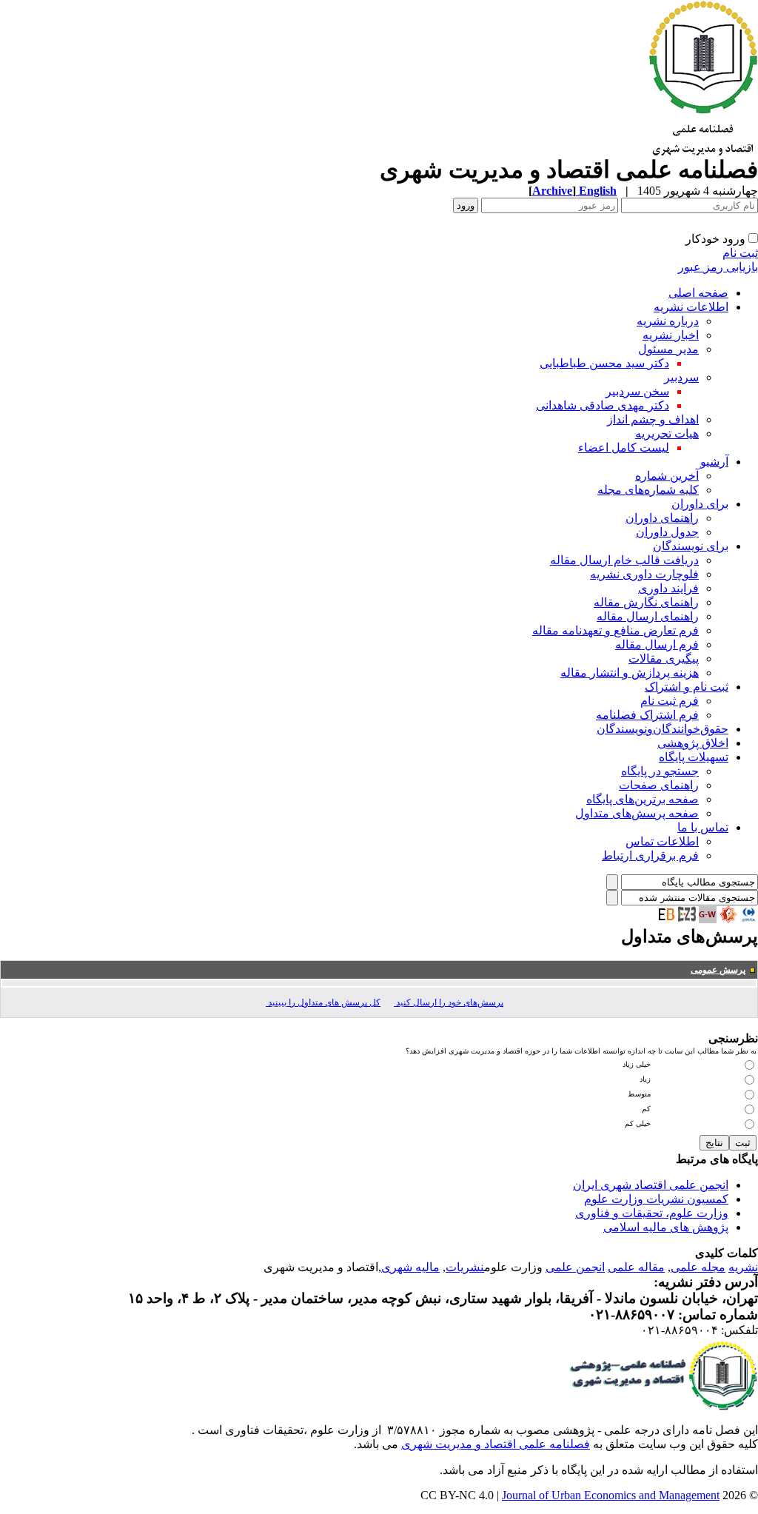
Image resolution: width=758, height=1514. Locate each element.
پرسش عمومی (718, 970)
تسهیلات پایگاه (693, 757)
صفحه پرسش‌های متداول (637, 813)
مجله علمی (698, 1267)
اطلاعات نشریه (691, 307)
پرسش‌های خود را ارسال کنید (448, 1002)
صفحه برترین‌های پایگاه (642, 799)
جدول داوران (667, 532)
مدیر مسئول (668, 349)
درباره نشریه (668, 321)
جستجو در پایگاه (660, 771)
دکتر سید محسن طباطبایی (604, 363)
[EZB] (687, 919)
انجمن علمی (575, 1267)
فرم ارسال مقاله (657, 644)
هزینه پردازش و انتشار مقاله (629, 672)
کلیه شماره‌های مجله (648, 489)
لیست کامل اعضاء (623, 447)
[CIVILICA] (749, 919)
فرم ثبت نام (669, 700)
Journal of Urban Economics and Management (611, 1495)
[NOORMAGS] (728, 919)
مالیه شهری (410, 1267)
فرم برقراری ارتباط (650, 855)
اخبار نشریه (671, 335)
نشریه (743, 1267)
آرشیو (714, 461)
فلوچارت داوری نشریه (644, 574)
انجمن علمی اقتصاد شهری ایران (650, 1185)
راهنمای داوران (662, 518)
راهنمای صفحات (659, 785)
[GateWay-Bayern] (708, 919)
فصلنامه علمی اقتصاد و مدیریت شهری (495, 1444)
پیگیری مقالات (663, 658)
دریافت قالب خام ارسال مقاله (624, 560)
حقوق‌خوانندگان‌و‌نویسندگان (662, 729)
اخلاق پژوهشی (692, 743)
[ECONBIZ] (666, 919)
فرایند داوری (668, 588)
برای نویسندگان (690, 546)
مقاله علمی (636, 1267)
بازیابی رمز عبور (718, 267)
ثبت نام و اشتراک (686, 686)
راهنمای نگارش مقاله (646, 602)
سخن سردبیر (637, 391)
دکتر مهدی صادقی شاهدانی (602, 405)
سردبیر (681, 377)
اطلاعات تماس (662, 841)
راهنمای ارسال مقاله (648, 616)
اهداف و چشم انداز (653, 419)
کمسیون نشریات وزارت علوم (656, 1199)
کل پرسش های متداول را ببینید (323, 1002)
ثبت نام (740, 253)
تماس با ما (702, 827)
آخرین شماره (667, 475)
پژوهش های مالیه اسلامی (665, 1227)
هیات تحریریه (667, 433)
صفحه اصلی (698, 293)
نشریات (465, 1267)
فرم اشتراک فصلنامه (647, 715)
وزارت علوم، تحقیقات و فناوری (651, 1213)
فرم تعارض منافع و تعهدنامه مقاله (615, 630)
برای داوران (699, 504)
